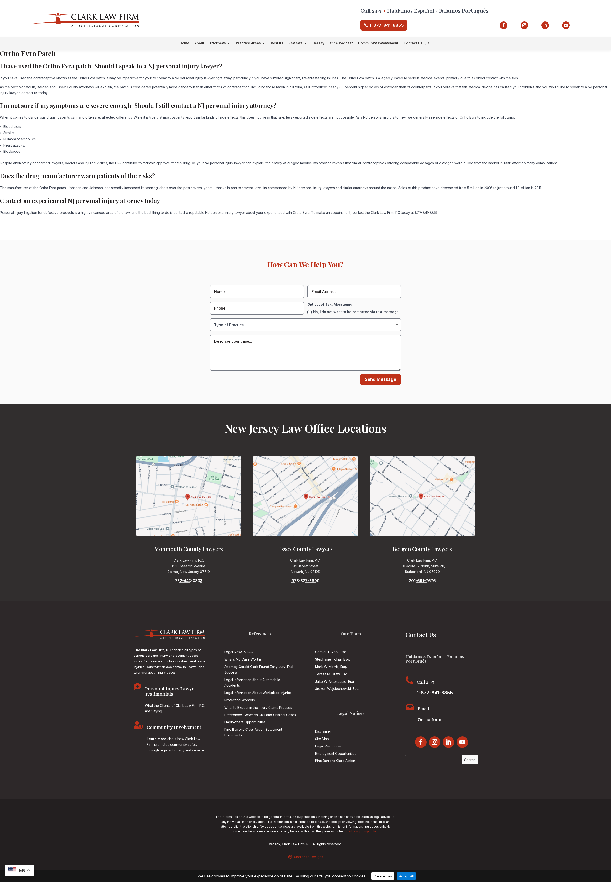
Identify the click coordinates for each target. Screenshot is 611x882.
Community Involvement (378, 43)
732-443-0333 (188, 580)
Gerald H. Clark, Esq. (331, 652)
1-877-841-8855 (386, 25)
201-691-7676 (422, 580)
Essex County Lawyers (305, 548)
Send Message (380, 379)
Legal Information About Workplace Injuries (258, 693)
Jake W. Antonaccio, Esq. (335, 681)
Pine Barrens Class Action (335, 761)
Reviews (296, 43)
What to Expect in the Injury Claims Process (258, 707)
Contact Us (413, 43)
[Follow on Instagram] (524, 25)
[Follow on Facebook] (503, 25)
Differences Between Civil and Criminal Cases (260, 715)
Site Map (322, 739)
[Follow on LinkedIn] (545, 25)
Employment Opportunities (245, 722)
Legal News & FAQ (238, 652)
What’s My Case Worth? (243, 659)
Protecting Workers (239, 700)
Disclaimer (323, 731)
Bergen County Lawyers (422, 548)
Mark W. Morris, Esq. (331, 667)
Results (277, 43)
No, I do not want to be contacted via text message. (356, 312)
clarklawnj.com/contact (362, 831)
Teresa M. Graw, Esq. (331, 674)
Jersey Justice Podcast (333, 43)
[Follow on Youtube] (566, 25)
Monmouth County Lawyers (188, 548)
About (199, 43)
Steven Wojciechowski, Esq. (337, 689)
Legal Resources (328, 746)
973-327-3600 (305, 580)
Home (184, 43)
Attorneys (218, 43)
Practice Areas (248, 43)
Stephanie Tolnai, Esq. (332, 659)
